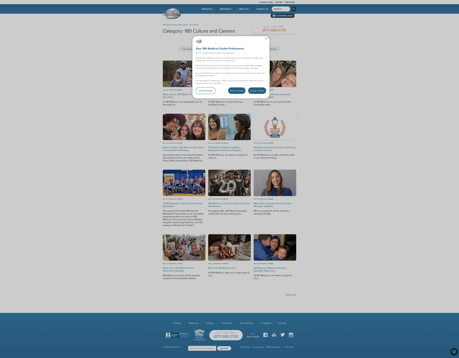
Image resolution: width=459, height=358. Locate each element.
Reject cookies (237, 90)
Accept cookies (257, 90)
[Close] (266, 38)
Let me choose (206, 90)
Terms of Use (230, 73)
